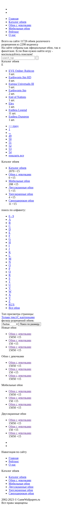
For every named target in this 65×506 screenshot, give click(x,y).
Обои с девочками (20, 174)
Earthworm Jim (17, 90)
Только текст (9, 317)
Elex (11, 103)
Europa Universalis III (21, 83)
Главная (13, 458)
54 (10, 152)
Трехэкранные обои (21, 194)
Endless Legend (18, 110)
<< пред (13, 126)
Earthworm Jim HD (20, 77)
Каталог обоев (17, 167)
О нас (12, 464)
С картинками (26, 317)
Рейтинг (14, 461)
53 (10, 148)
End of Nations (17, 97)
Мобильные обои (19, 180)
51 (10, 142)
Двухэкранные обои (21, 187)
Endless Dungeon (19, 116)
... (10, 132)
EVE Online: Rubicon (21, 70)
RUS (11, 304)
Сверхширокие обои (21, 200)
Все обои (14, 307)
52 (10, 145)
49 (10, 135)
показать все (16, 155)
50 (10, 139)
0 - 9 (11, 216)
